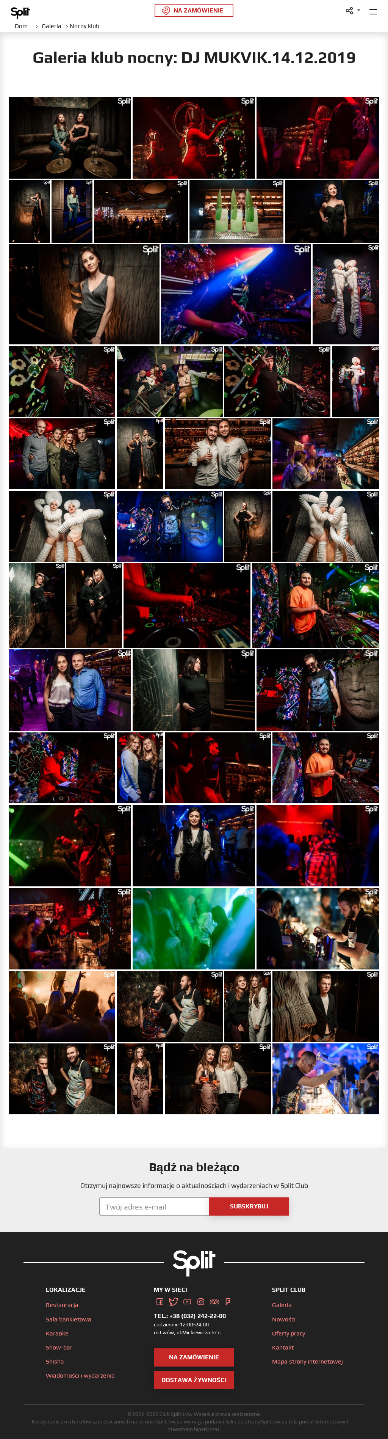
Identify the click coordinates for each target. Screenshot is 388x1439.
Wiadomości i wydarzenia (80, 1375)
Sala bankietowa (68, 1319)
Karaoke (57, 1333)
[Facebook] (160, 1300)
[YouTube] (187, 1300)
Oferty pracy (288, 1333)
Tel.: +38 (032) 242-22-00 (190, 1316)
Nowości (284, 1319)
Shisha (55, 1361)
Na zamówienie (194, 1357)
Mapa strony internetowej (307, 1361)
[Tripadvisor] (214, 1300)
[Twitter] (173, 1300)
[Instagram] (201, 1300)
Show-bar (59, 1347)
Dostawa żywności (193, 1380)
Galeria (282, 1305)
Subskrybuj (249, 1206)
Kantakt (283, 1347)
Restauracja (62, 1305)
